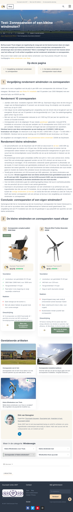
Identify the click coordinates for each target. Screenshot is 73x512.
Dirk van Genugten (26, 415)
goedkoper (44, 122)
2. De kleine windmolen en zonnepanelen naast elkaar (52, 70)
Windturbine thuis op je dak (48, 455)
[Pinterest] (37, 508)
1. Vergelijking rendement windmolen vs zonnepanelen (18, 70)
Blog (32, 490)
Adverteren (34, 492)
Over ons (28, 492)
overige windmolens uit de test (23, 192)
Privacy (33, 495)
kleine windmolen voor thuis (20, 58)
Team (27, 490)
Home (2, 36)
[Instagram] (42, 508)
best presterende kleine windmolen (40, 138)
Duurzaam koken (24, 421)
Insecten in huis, (57, 418)
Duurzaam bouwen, (32, 418)
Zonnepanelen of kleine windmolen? (17, 455)
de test (56, 146)
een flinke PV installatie (28, 91)
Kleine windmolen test (46, 449)
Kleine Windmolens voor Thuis (14, 449)
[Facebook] (28, 508)
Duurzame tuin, (45, 418)
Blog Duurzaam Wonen (10, 36)
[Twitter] (32, 508)
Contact (28, 495)
